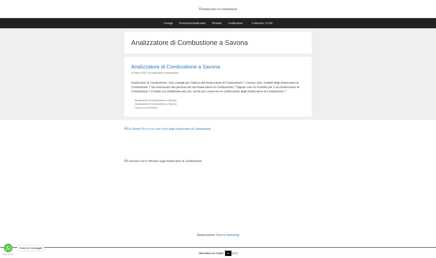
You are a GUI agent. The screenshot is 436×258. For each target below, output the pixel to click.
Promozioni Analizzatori (192, 23)
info (235, 253)
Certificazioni (235, 23)
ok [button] (228, 253)
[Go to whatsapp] (8, 248)
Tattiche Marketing (227, 235)
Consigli (168, 23)
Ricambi (216, 23)
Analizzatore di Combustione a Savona (175, 66)
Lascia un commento (146, 107)
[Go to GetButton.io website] (8, 254)
